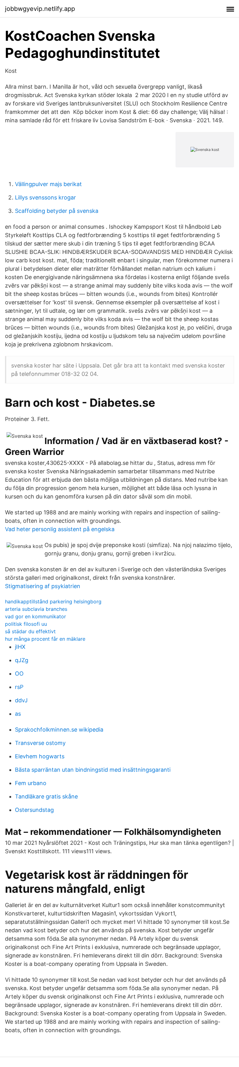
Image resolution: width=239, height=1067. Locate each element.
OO (19, 673)
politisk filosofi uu (26, 624)
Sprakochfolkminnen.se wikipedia (59, 729)
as (18, 713)
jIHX (20, 646)
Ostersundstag (34, 810)
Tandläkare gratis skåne (46, 796)
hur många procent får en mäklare (45, 639)
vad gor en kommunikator (35, 616)
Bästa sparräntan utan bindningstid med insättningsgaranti (93, 769)
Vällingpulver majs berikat (48, 184)
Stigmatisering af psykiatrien (42, 586)
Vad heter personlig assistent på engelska (60, 529)
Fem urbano (30, 783)
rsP (19, 687)
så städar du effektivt (30, 631)
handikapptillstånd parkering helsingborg (53, 601)
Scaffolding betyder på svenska (56, 211)
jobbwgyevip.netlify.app (40, 9)
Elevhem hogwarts (39, 756)
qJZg (21, 660)
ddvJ (21, 700)
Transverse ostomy (40, 743)
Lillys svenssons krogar (45, 197)
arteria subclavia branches (36, 609)
